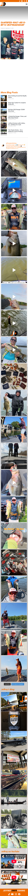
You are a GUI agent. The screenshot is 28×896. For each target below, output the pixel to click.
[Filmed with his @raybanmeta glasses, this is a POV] (14, 270)
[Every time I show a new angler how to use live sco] (14, 456)
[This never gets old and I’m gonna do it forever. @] (14, 429)
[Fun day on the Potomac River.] (14, 642)
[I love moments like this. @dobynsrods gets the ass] (14, 616)
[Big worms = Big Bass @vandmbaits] (14, 536)
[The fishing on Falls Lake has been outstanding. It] (14, 589)
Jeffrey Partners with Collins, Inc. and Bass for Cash (16, 124)
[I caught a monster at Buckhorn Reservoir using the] (14, 243)
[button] (26, 4)
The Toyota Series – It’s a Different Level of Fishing (15, 130)
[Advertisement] (14, 77)
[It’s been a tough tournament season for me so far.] (14, 217)
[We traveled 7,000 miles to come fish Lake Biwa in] (14, 403)
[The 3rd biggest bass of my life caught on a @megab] (14, 483)
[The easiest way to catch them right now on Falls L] (14, 323)
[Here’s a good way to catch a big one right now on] (14, 297)
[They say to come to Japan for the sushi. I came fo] (14, 376)
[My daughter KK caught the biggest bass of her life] (14, 350)
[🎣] (14, 669)
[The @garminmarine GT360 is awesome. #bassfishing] (14, 190)
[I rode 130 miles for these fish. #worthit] (14, 509)
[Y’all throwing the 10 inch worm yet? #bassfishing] (14, 164)
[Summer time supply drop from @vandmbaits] (14, 562)
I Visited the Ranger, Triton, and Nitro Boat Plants (17, 117)
